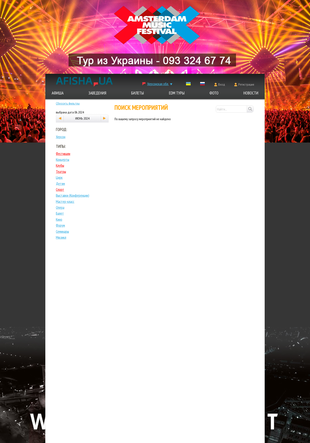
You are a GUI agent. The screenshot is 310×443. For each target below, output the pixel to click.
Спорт (60, 189)
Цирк (59, 177)
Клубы (60, 165)
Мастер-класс (65, 201)
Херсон (60, 136)
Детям (60, 183)
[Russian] (202, 84)
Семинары (62, 231)
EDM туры (177, 93)
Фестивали (63, 153)
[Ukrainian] (188, 84)
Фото (213, 93)
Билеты (137, 93)
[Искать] (250, 109)
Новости (250, 93)
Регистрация (246, 84)
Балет (60, 213)
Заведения (97, 93)
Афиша (57, 93)
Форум (60, 225)
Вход (221, 84)
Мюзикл (61, 237)
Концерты (62, 159)
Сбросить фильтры (68, 103)
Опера (60, 207)
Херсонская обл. (158, 83)
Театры (61, 171)
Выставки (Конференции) (72, 195)
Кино (59, 219)
